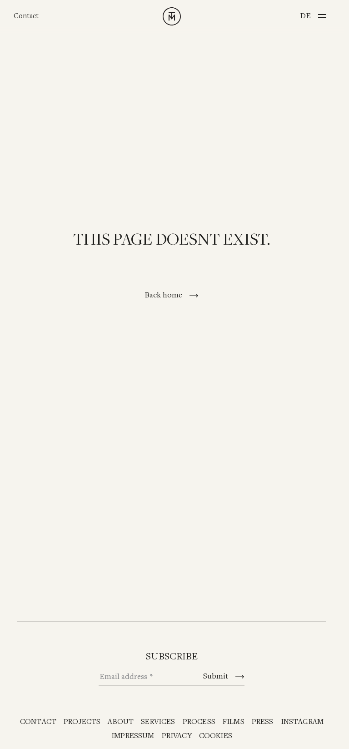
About (121, 722)
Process (199, 722)
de (305, 16)
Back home (164, 295)
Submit (216, 676)
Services (158, 722)
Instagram (302, 722)
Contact (26, 16)
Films (233, 722)
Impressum (133, 736)
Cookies (215, 736)
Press (263, 722)
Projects (82, 722)
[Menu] (322, 13)
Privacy (177, 736)
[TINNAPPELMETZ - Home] (172, 16)
